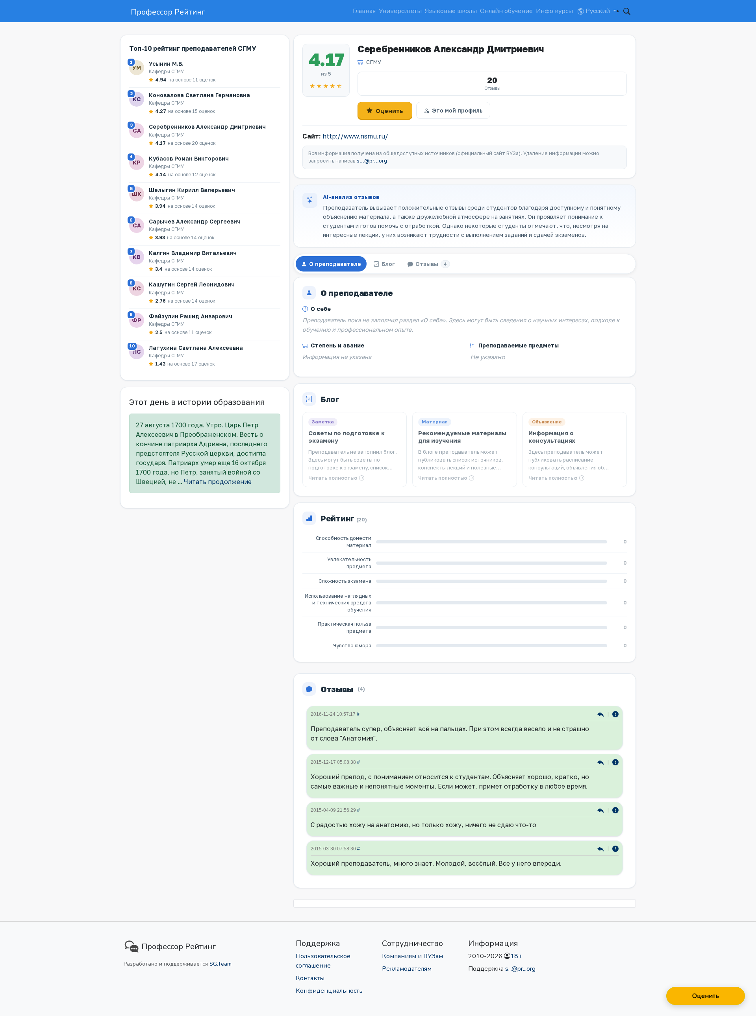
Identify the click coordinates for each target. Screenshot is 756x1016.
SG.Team (220, 964)
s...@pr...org (372, 161)
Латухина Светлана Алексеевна (196, 347)
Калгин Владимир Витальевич (193, 252)
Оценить (389, 110)
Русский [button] (597, 11)
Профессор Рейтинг (168, 12)
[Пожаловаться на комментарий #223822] (615, 714)
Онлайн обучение (506, 11)
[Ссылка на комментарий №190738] (601, 762)
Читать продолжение (218, 482)
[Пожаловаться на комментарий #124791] (615, 848)
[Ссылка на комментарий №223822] (601, 714)
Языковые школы (451, 11)
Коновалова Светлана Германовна (199, 95)
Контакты (310, 978)
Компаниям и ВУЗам (412, 956)
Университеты (400, 11)
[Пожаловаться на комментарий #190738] (615, 762)
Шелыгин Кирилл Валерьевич (192, 190)
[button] (626, 11)
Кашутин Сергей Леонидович (192, 284)
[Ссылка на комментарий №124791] (601, 848)
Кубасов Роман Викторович (189, 158)
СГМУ (373, 62)
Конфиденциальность (329, 990)
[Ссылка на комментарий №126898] (601, 810)
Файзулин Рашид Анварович (190, 316)
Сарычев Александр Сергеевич (195, 221)
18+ (516, 956)
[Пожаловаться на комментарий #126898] (615, 810)
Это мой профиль (457, 110)
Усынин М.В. (166, 63)
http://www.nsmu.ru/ (355, 136)
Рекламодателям (407, 968)
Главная (364, 11)
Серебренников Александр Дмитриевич (207, 126)
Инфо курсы (554, 11)
